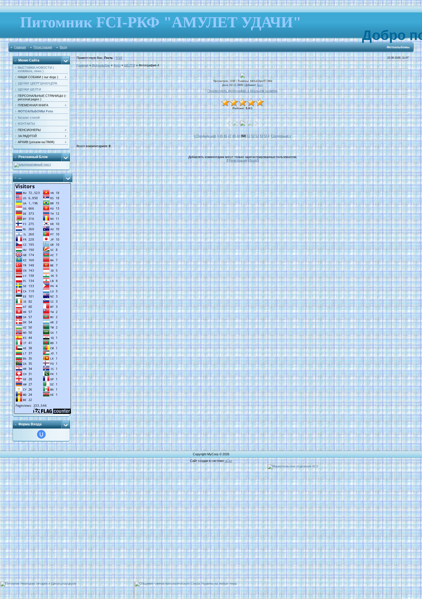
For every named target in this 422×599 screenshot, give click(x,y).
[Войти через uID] (41, 434)
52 (253, 136)
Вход (63, 47)
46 (225, 136)
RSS (119, 57)
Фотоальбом (101, 65)
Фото (117, 65)
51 (248, 136)
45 (221, 136)
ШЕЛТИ (129, 65)
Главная (20, 47)
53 (257, 136)
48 (234, 136)
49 (238, 136)
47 (229, 136)
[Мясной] (32, 164)
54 (261, 136)
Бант (260, 85)
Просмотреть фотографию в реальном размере (243, 91)
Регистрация (43, 47)
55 (266, 136)
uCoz (228, 460)
